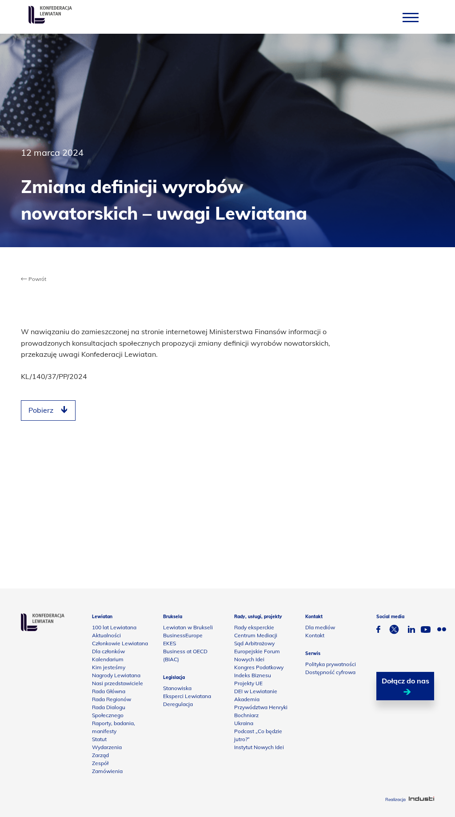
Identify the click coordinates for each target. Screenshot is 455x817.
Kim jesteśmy (108, 667)
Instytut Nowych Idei (259, 747)
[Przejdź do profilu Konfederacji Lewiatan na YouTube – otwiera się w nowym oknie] (426, 630)
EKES (169, 643)
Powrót (36, 279)
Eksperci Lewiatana (187, 696)
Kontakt (314, 635)
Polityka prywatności (330, 664)
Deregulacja (178, 704)
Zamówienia (107, 771)
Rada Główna (108, 691)
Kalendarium (108, 659)
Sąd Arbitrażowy (254, 643)
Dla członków (108, 651)
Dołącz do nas (405, 680)
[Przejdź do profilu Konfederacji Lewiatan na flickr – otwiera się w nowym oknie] (441, 630)
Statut (99, 739)
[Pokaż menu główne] (411, 17)
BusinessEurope (183, 635)
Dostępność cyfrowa (330, 672)
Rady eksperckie (254, 627)
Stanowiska (177, 688)
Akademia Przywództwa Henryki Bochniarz (260, 707)
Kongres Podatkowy (258, 667)
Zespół (100, 763)
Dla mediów (320, 627)
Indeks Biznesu (252, 675)
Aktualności (106, 635)
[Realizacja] (421, 799)
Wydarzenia (107, 747)
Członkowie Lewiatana (120, 643)
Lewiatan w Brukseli (188, 627)
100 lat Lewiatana (114, 627)
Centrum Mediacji (255, 635)
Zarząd (100, 755)
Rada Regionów (111, 699)
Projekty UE (248, 683)
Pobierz (40, 410)
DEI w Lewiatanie (255, 691)
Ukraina (243, 723)
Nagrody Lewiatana (116, 675)
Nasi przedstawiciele (117, 683)
